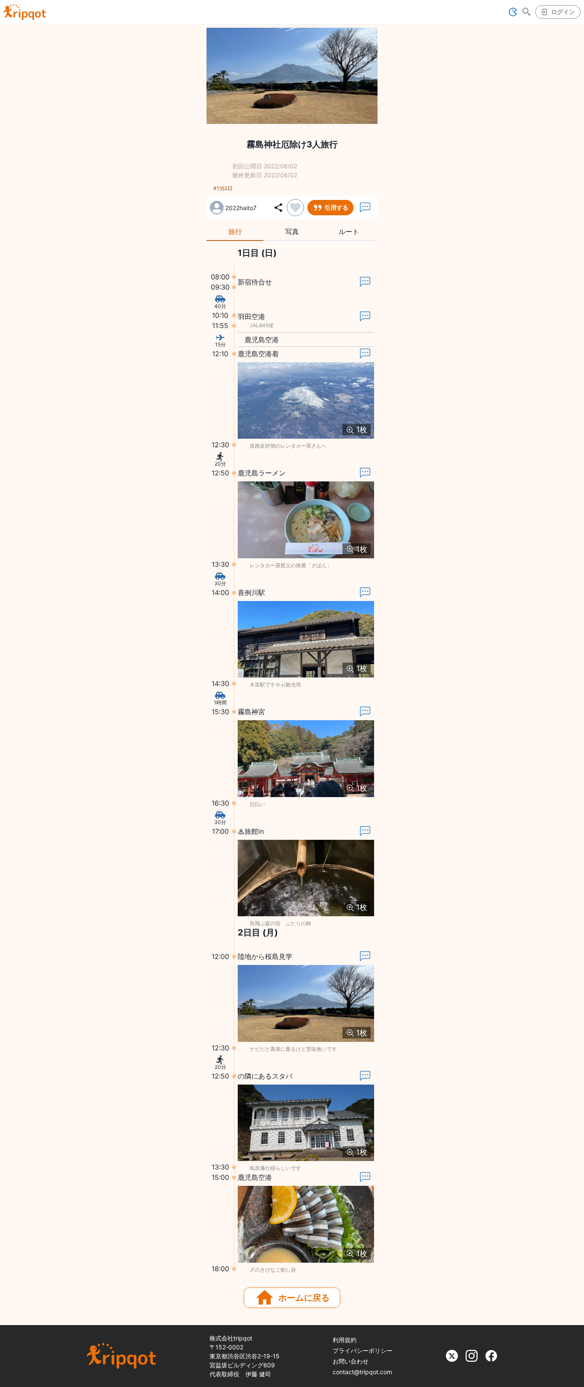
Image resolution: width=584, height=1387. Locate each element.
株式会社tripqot (230, 1338)
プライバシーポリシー (362, 1350)
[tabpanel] (292, 761)
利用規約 (345, 1339)
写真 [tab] (292, 231)
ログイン (563, 11)
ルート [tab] (349, 231)
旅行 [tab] (235, 231)
